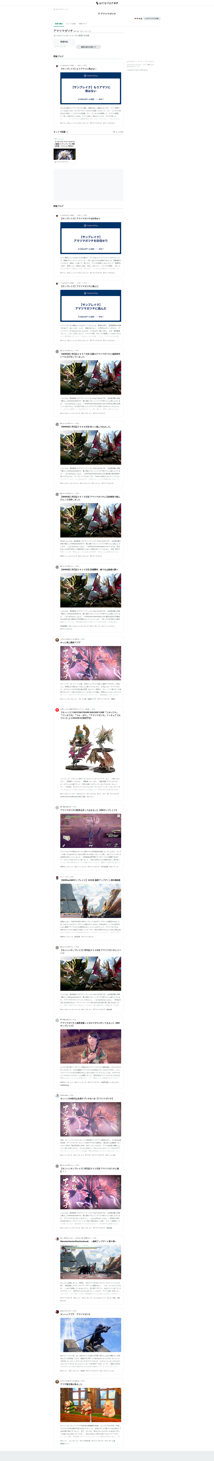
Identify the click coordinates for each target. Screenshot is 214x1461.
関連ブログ (83, 24)
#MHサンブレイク (66, 867)
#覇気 (113, 699)
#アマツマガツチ (96, 123)
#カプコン (90, 797)
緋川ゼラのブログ (65, 1311)
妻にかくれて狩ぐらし (67, 350)
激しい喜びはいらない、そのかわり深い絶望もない (75, 1238)
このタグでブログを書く (152, 18)
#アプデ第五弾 (85, 1441)
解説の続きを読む (87, 47)
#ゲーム (63, 123)
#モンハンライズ (80, 867)
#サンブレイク (86, 413)
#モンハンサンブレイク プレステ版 (73, 699)
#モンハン (77, 1298)
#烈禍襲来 (64, 626)
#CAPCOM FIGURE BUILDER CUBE (72, 797)
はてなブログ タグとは (134, 64)
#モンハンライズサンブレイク (78, 123)
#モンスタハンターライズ (69, 483)
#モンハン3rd (110, 1155)
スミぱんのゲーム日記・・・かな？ (71, 65)
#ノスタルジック (100, 1298)
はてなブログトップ (133, 66)
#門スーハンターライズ (68, 556)
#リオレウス (81, 794)
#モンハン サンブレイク (69, 1441)
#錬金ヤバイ (64, 1444)
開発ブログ (150, 64)
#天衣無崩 (104, 867)
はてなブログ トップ (62, 9)
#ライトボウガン (109, 123)
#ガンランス (114, 867)
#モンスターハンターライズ (70, 413)
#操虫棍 (109, 1009)
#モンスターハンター (67, 794)
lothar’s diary (64, 1095)
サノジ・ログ (64, 877)
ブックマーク (59, 139)
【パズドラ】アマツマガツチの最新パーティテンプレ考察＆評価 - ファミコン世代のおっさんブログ (65, 144)
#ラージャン (96, 483)
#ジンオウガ (91, 794)
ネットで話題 (71, 24)
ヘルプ (144, 64)
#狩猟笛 (77, 937)
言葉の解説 (59, 24)
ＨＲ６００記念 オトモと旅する (69, 639)
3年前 (77, 423)
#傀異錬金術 (64, 1085)
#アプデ (88, 1155)
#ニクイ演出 (111, 1298)
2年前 (85, 65)
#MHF (83, 1371)
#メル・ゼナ (101, 794)
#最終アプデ (92, 699)
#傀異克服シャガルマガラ (110, 1082)
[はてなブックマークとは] (67, 132)
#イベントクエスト (108, 626)
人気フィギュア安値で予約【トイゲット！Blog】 (75, 709)
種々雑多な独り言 (65, 807)
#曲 (118, 1298)
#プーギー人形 (110, 1441)
